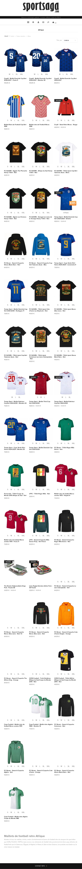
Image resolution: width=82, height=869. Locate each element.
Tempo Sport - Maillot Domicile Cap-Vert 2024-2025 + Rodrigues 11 (16, 310)
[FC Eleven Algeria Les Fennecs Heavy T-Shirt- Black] (16, 198)
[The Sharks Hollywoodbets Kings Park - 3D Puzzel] (16, 567)
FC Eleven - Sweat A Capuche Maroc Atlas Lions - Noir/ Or (14, 633)
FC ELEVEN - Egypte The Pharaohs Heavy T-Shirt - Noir (15, 171)
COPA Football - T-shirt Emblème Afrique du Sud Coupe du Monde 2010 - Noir (40, 680)
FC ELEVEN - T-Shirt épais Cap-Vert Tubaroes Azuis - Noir (15, 356)
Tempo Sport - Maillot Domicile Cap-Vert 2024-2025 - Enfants (66, 217)
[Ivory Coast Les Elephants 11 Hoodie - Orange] (41, 752)
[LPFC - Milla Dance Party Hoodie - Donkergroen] (41, 521)
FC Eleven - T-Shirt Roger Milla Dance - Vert (64, 448)
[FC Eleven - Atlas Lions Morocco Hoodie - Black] (41, 614)
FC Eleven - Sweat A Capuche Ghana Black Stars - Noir (14, 264)
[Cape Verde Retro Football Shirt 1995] (16, 106)
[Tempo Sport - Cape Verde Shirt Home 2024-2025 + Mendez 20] (16, 429)
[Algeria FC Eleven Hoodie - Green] (16, 752)
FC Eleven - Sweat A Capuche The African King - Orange (15, 679)
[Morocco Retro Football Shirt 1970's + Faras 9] (16, 521)
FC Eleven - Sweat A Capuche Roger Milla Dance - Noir (64, 540)
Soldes (58, 100)
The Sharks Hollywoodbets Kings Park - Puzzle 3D (15, 587)
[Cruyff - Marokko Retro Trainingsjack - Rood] (66, 106)
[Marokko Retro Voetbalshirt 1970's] (16, 706)
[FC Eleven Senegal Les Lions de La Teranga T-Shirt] (41, 198)
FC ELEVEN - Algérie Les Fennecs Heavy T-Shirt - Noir (15, 217)
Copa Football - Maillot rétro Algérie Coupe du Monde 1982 (16, 817)
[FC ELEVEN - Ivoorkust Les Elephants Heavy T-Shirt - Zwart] (41, 291)
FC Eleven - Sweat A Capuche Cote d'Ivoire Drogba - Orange (66, 633)
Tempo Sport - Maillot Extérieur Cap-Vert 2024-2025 (64, 402)
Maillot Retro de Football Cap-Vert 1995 (15, 125)
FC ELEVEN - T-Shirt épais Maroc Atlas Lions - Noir (65, 310)
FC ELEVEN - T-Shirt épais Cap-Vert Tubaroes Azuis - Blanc (65, 171)
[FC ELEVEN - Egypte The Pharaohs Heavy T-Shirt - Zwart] (16, 152)
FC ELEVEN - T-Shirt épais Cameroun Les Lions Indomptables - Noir (40, 357)
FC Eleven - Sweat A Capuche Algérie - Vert (14, 771)
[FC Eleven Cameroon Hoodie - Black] (66, 706)
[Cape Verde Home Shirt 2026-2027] (66, 60)
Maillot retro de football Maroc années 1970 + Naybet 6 (64, 494)
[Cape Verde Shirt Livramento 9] (66, 245)
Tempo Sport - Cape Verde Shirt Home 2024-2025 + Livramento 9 (65, 264)
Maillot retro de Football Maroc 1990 (39, 125)
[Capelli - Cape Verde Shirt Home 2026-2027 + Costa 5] (16, 60)
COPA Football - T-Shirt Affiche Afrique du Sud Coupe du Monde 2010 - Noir (65, 680)
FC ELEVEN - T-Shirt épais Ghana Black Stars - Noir (65, 356)
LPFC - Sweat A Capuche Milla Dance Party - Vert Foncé (39, 540)
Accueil (6, 36)
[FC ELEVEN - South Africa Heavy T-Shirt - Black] (41, 152)
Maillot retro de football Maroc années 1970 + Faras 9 (14, 540)
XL (17, 74)
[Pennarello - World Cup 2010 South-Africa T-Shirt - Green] (16, 475)
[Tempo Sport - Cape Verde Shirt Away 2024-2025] (66, 383)
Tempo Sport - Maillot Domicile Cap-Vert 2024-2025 (41, 448)
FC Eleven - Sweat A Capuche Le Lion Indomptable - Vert (65, 587)
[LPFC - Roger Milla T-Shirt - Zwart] (41, 475)
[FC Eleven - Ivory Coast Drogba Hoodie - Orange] (66, 614)
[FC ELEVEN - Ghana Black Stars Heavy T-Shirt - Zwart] (66, 337)
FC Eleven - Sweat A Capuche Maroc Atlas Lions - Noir (39, 633)
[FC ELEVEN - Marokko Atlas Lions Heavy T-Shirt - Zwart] (66, 291)
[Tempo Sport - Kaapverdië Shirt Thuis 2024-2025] (41, 429)
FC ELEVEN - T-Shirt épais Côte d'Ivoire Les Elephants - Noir (39, 310)
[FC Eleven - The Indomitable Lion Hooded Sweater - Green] (66, 567)
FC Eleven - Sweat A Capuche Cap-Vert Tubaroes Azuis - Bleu (40, 264)
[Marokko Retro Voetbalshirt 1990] (41, 106)
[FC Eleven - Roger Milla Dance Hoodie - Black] (66, 521)
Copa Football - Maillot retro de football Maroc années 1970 (14, 725)
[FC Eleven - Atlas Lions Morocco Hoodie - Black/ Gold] (16, 614)
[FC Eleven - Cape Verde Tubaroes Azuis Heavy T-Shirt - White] (66, 152)
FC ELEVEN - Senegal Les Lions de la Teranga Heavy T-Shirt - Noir (40, 217)
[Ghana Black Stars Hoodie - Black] (66, 752)
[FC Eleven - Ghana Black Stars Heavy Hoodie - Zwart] (16, 245)
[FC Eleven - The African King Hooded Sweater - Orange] (16, 660)
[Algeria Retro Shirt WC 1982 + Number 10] (41, 706)
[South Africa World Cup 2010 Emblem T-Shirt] (41, 660)
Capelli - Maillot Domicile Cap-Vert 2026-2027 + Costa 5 (15, 79)
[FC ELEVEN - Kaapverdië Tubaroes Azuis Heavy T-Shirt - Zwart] (16, 337)
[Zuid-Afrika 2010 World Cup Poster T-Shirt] (66, 660)
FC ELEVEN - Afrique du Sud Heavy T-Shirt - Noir (40, 171)
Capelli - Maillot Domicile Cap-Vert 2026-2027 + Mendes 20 (40, 79)
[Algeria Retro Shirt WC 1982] (16, 798)
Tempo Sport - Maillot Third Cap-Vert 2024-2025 (39, 402)
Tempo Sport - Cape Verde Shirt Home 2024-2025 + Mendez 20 (14, 448)
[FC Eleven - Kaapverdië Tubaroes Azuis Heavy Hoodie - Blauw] (41, 245)
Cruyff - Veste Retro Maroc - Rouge (65, 124)
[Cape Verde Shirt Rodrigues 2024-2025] (16, 291)
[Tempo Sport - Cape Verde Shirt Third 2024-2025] (41, 383)
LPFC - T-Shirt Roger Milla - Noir (39, 494)
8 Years (66, 213)
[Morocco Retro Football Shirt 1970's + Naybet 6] (66, 475)
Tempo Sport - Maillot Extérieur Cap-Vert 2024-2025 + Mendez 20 (15, 402)
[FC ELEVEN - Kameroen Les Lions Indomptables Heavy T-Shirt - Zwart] (41, 337)
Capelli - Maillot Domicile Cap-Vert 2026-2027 (65, 79)
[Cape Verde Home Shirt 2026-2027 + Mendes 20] (41, 60)
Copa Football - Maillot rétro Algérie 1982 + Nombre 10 (41, 725)
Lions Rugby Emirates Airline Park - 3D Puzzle (40, 587)
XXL (21, 74)
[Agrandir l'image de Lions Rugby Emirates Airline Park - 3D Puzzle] (41, 567)
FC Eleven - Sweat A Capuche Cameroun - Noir (64, 725)
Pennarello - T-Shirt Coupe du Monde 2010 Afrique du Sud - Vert (15, 494)
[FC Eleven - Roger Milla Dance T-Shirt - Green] (66, 429)
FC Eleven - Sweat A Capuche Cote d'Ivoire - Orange (40, 771)
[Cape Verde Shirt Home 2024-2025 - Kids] (66, 198)
